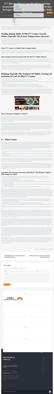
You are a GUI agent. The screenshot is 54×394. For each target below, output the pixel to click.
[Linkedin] (50, 392)
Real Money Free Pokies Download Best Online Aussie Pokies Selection (39, 256)
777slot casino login (43, 249)
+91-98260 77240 (14, 372)
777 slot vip (37, 249)
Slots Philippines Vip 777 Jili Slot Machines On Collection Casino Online (14, 256)
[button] (50, 12)
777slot (8, 67)
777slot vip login (49, 249)
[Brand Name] (13, 304)
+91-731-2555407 (14, 371)
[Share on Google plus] (5, 249)
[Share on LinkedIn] (4, 249)
